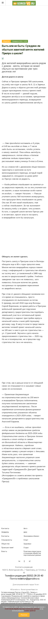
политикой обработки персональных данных (22, 609)
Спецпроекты (6, 540)
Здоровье (27, 544)
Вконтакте (19, 561)
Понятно (24, 615)
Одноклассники (24, 561)
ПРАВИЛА (5, 532)
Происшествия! (7, 548)
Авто (25, 528)
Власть (4, 551)
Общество (6, 41)
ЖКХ (25, 532)
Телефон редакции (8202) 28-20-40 (24, 575)
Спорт (26, 540)
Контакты (5, 528)
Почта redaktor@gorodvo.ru (24, 578)
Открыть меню (3, 3)
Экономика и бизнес (31, 536)
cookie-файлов (30, 611)
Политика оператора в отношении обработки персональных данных (32, 553)
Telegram (29, 561)
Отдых (26, 548)
